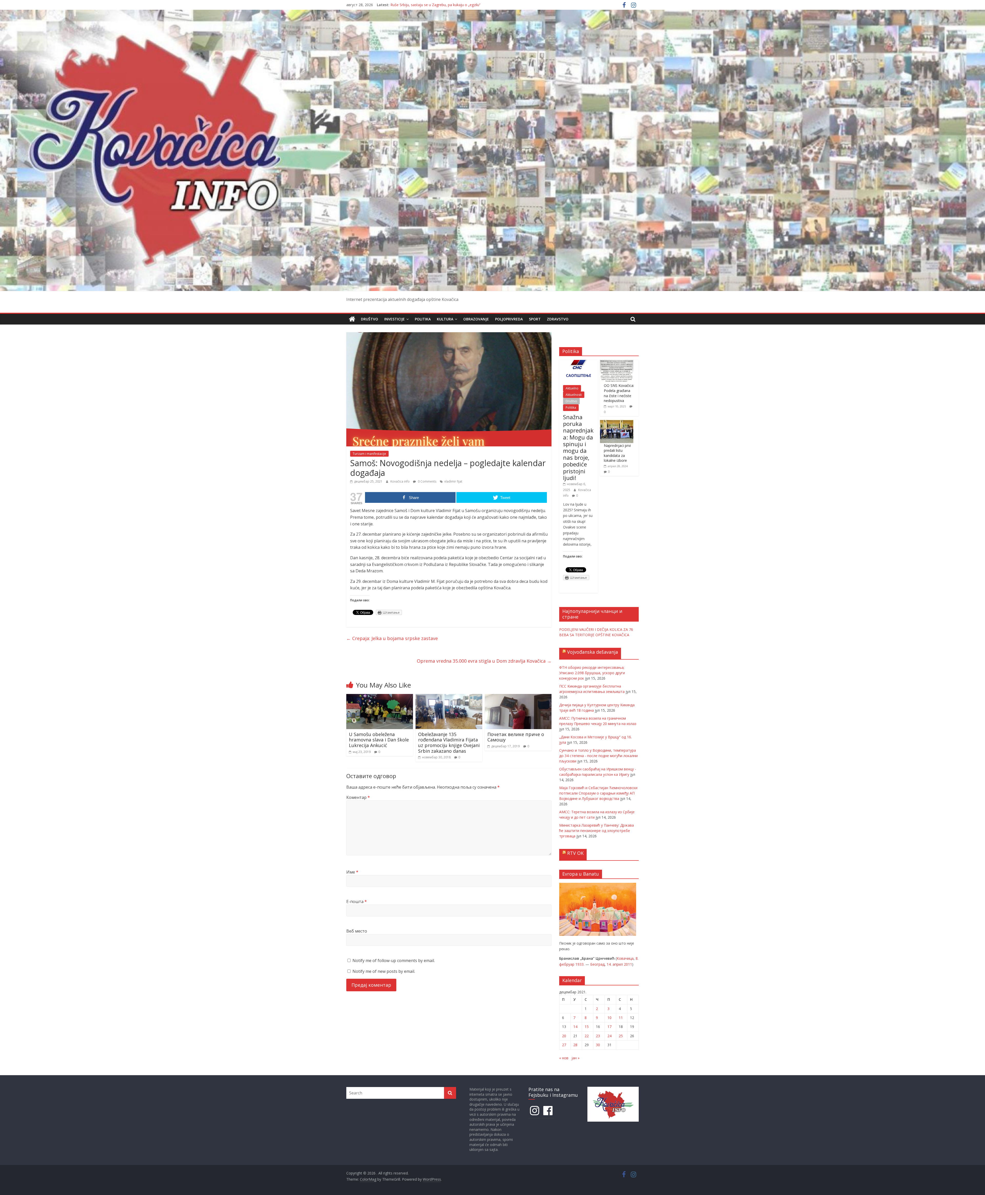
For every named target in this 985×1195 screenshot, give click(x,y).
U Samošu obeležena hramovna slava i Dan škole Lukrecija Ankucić (379, 739)
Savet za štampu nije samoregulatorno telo (426, 4)
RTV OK (575, 853)
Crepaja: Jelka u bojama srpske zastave (392, 638)
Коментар (358, 797)
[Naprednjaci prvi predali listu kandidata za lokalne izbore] (616, 422)
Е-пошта (356, 901)
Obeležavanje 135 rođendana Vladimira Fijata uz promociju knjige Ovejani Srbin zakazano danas (449, 742)
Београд (597, 964)
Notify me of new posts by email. (383, 971)
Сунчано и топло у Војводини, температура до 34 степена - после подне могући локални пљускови (598, 755)
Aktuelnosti (574, 395)
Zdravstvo (557, 319)
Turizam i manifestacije (369, 454)
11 (621, 1017)
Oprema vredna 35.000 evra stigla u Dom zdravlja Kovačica (484, 661)
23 (598, 1035)
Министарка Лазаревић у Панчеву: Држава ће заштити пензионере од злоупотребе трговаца (596, 830)
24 (609, 1035)
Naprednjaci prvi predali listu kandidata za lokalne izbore (617, 453)
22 (587, 1035)
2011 (628, 964)
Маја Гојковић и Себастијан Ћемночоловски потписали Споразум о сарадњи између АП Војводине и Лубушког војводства (598, 793)
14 (575, 1026)
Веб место (356, 931)
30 (598, 1044)
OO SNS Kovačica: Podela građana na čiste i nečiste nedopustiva (619, 393)
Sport (535, 319)
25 (621, 1035)
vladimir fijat (453, 481)
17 (609, 1026)
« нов (563, 1057)
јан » (575, 1057)
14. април (615, 964)
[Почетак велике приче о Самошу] (518, 697)
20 (564, 1035)
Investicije (394, 319)
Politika (423, 319)
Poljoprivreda (509, 319)
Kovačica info (400, 481)
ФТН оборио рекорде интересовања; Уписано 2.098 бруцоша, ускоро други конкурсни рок (592, 673)
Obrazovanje (476, 319)
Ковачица (625, 958)
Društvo (369, 319)
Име (352, 872)
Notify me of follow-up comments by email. (393, 960)
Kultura (445, 319)
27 (564, 1044)
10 (609, 1017)
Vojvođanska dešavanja (592, 652)
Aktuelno (572, 388)
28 (575, 1044)
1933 (579, 964)
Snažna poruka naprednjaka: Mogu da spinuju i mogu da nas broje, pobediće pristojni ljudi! (578, 447)
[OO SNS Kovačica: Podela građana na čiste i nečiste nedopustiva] (616, 362)
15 (587, 1026)
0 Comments (426, 481)
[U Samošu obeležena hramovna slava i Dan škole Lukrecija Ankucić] (379, 697)
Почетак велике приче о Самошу (515, 737)
